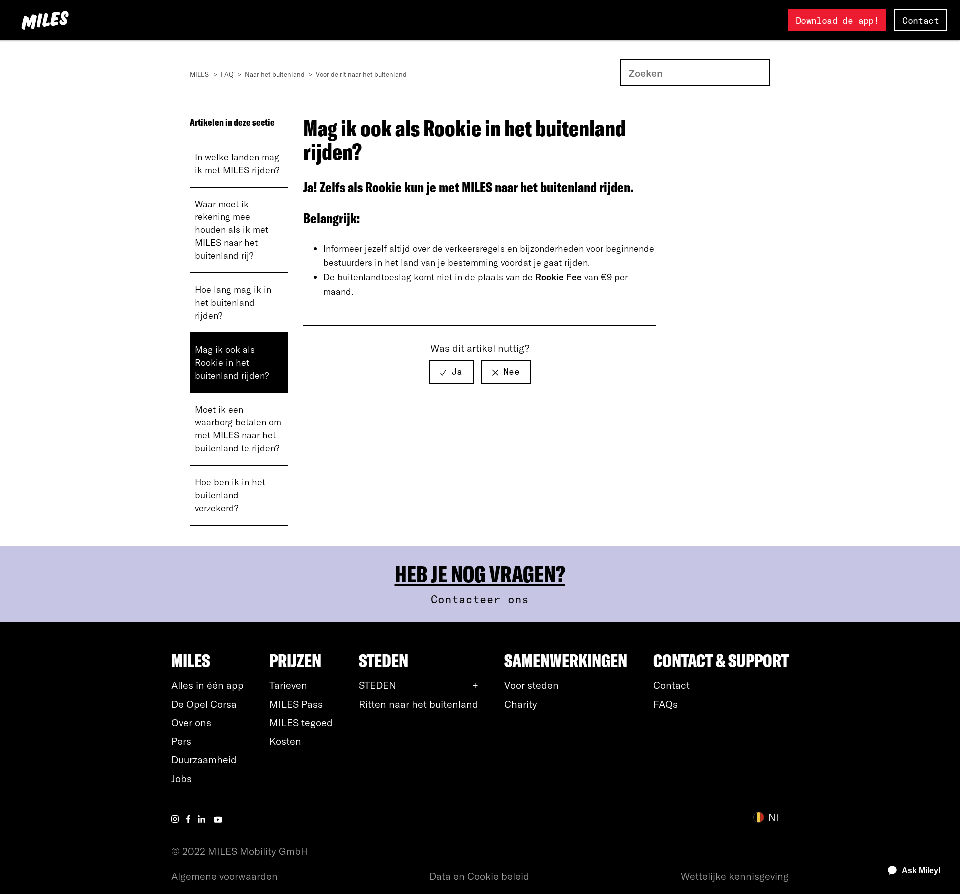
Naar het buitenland (275, 74)
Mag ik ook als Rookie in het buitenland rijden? (232, 362)
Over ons (192, 722)
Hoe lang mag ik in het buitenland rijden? (233, 302)
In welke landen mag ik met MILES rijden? (237, 163)
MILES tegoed (301, 722)
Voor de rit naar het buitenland (361, 74)
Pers (182, 741)
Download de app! (837, 20)
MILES (199, 74)
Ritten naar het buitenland (418, 704)
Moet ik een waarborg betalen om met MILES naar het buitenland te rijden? (238, 429)
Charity (521, 704)
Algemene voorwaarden (225, 876)
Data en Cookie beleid (480, 876)
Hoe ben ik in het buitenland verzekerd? (230, 495)
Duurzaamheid (204, 759)
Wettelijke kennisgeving (735, 876)
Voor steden (531, 685)
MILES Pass (296, 704)
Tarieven (289, 685)
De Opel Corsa (204, 704)
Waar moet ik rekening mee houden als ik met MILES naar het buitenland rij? (231, 230)
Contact (920, 20)
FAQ (227, 74)
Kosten (286, 741)
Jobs (182, 778)
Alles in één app (208, 685)
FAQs (666, 704)
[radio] (451, 371)
